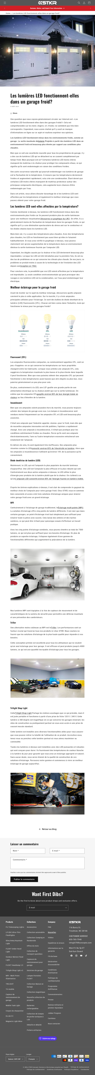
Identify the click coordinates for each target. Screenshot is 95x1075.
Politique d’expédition (71, 1069)
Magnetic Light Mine (14, 1021)
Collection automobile (36, 932)
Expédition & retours (56, 943)
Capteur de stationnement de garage (13, 997)
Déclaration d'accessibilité (54, 963)
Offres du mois (33, 946)
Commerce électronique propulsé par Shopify (53, 1067)
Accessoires (32, 927)
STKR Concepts (33, 1067)
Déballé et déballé (34, 1025)
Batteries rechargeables (32, 1007)
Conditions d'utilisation (53, 971)
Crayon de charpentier (15, 1011)
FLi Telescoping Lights (15, 927)
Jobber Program (54, 1013)
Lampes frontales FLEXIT (34, 977)
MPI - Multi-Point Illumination (12, 977)
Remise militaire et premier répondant (55, 1006)
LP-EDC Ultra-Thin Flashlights (13, 933)
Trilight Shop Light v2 (14, 970)
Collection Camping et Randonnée (36, 939)
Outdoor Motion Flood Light (14, 958)
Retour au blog (49, 829)
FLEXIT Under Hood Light (13, 950)
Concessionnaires (55, 994)
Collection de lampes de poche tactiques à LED (35, 1016)
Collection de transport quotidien (34, 952)
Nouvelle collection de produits (36, 998)
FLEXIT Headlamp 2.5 (14, 965)
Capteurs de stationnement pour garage (35, 962)
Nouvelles (52, 932)
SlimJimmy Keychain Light (14, 942)
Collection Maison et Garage (35, 985)
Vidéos (51, 938)
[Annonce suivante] (90, 8)
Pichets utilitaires (34, 1030)
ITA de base (52, 956)
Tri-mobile (10, 989)
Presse (51, 1000)
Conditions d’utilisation (54, 1069)
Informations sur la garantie (55, 949)
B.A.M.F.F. (10, 1016)
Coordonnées (85, 1069)
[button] (4, 2)
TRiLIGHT (10, 984)
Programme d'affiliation (52, 987)
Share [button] (15, 113)
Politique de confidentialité (54, 979)
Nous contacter (54, 1024)
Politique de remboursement (80, 1067)
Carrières (51, 1018)
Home (8, 13)
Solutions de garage (35, 970)
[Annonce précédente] (4, 8)
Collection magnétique (36, 992)
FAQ (49, 927)
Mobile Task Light (13, 1005)
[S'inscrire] (65, 907)
